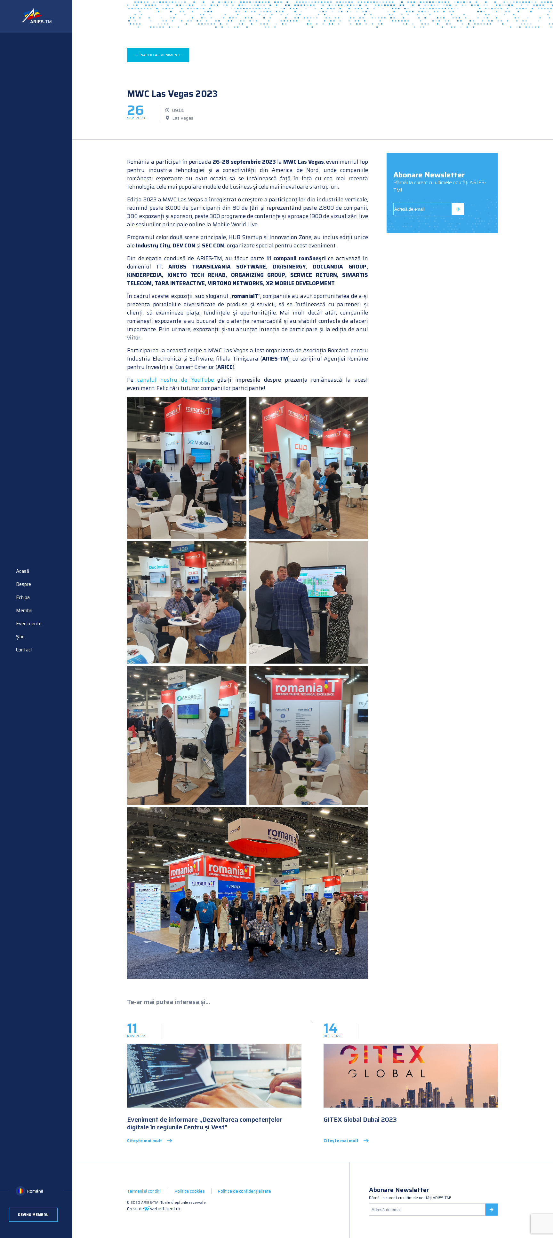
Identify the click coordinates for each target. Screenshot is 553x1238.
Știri (20, 637)
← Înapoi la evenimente (158, 55)
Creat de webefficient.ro (153, 1208)
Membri (24, 610)
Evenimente (29, 623)
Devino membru (33, 1215)
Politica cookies (190, 1191)
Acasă (22, 571)
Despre (23, 584)
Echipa (23, 597)
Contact (24, 650)
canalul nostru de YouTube (175, 380)
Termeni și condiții (144, 1191)
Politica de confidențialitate (244, 1191)
